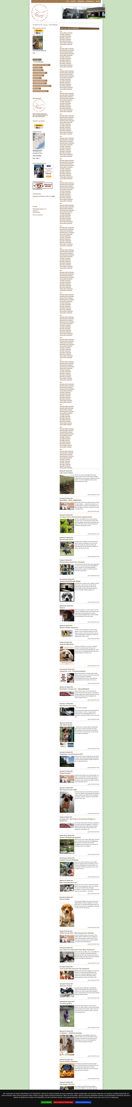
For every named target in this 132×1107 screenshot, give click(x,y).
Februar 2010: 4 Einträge (66, 400)
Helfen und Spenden (39, 72)
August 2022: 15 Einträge (66, 122)
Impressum (81, 1)
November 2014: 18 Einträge (67, 296)
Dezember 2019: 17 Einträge (67, 182)
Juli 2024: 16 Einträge (65, 79)
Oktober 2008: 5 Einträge (66, 432)
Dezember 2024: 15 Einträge (67, 71)
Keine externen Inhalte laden (63, 1102)
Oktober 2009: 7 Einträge (66, 409)
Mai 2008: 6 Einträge (65, 440)
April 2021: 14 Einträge (65, 151)
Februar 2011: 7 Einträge (66, 378)
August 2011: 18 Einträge (66, 368)
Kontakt (73, 1)
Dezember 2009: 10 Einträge (67, 406)
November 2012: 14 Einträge (67, 341)
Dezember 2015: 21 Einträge (67, 272)
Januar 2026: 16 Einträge (66, 44)
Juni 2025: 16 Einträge (65, 58)
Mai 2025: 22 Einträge (65, 60)
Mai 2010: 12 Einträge (65, 395)
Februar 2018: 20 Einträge (66, 221)
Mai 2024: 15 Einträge (65, 82)
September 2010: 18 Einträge (67, 389)
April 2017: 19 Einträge (65, 240)
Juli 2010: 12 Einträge (65, 392)
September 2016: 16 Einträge (67, 254)
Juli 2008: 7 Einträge (65, 437)
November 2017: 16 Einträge (67, 229)
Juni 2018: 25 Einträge (65, 215)
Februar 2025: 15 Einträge (66, 65)
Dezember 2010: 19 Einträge (67, 384)
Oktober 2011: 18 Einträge (66, 365)
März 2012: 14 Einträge (65, 354)
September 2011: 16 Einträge (67, 366)
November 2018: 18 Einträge (67, 206)
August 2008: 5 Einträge (66, 435)
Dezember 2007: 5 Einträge (66, 451)
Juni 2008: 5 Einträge (65, 438)
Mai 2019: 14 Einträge (65, 194)
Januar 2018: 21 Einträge (66, 223)
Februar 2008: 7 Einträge (66, 445)
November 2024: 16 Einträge (67, 72)
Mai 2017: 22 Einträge (65, 239)
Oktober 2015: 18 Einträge (66, 275)
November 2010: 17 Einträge (67, 385)
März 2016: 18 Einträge (65, 264)
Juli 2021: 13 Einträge (65, 146)
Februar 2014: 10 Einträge (66, 311)
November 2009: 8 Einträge (66, 408)
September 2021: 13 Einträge (67, 143)
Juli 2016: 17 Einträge (65, 258)
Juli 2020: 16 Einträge (65, 168)
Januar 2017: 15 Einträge (66, 245)
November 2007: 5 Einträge (66, 452)
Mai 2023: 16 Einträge (65, 104)
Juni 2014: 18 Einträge (65, 304)
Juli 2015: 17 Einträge (65, 280)
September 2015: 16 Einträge (67, 277)
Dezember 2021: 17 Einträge (67, 138)
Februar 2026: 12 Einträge (66, 42)
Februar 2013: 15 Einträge (66, 333)
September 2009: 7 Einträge (67, 411)
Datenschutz (90, 1)
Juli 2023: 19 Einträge (65, 101)
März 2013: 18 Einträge (65, 331)
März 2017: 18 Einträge (65, 242)
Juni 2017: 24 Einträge (65, 237)
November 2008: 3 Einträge (66, 430)
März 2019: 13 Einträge (65, 197)
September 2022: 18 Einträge (67, 120)
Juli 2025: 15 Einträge (65, 56)
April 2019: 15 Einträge (65, 196)
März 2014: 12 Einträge (65, 309)
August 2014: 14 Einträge (66, 301)
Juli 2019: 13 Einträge (65, 191)
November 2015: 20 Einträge (67, 273)
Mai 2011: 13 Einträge (65, 373)
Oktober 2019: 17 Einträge (66, 186)
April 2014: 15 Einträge (65, 307)
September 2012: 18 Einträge (67, 344)
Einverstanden (46, 1102)
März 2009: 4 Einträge (65, 421)
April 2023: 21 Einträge (65, 106)
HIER (53, 196)
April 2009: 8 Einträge (65, 419)
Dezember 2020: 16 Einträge (67, 160)
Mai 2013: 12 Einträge (65, 328)
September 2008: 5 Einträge (67, 433)
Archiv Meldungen (38, 61)
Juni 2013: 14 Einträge (65, 326)
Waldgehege (37, 67)
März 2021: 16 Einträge (65, 152)
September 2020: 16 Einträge (67, 165)
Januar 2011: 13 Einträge (66, 379)
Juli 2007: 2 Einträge (65, 459)
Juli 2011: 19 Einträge (65, 370)
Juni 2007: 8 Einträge (65, 461)
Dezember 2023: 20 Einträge (67, 93)
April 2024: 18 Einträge (65, 84)
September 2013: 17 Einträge (67, 321)
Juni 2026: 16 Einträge (65, 36)
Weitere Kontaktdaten (38, 214)
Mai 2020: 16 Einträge (65, 172)
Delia (34, 52)
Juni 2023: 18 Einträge (65, 103)
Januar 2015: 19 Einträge (66, 290)
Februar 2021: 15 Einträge (66, 154)
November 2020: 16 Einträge (67, 162)
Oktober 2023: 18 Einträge (66, 96)
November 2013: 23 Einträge (67, 318)
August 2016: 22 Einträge (66, 256)
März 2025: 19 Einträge (65, 63)
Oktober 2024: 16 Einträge (66, 74)
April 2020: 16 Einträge (65, 173)
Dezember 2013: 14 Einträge (67, 317)
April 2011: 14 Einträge (65, 374)
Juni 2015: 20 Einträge (65, 282)
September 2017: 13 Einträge (67, 232)
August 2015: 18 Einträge (66, 278)
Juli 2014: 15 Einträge (65, 302)
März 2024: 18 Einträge (65, 85)
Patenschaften (37, 75)
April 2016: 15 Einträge (65, 263)
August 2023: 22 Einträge (66, 99)
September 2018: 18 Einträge (67, 210)
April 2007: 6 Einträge (65, 464)
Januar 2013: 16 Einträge (66, 335)
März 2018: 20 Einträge (65, 220)
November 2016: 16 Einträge (67, 251)
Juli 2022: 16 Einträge (65, 124)
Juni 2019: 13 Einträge (65, 192)
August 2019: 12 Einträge (66, 189)
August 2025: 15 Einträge (66, 55)
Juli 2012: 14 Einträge (65, 347)
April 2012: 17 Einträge (65, 352)
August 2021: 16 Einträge (66, 144)
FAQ (67, 1)
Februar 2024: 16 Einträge (66, 87)
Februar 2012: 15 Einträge (66, 355)
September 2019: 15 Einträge (67, 187)
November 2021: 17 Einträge (67, 139)
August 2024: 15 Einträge (66, 77)
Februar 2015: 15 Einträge (66, 288)
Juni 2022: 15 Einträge (65, 125)
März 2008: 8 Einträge (65, 443)
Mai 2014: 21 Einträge (65, 306)
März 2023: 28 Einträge (65, 108)
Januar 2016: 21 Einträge (66, 268)
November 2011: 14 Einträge (67, 363)
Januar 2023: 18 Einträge (66, 111)
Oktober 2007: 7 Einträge (66, 454)
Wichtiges (36, 88)
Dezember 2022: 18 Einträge (67, 115)
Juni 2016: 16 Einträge (65, 259)
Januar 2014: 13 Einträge (66, 312)
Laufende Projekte (39, 83)
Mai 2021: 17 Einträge (65, 149)
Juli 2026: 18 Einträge (65, 34)
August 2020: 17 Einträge (66, 167)
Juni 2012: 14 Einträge (65, 349)
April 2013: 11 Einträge (65, 330)
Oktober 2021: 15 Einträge (66, 141)
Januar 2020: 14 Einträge (66, 178)
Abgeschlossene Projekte (41, 85)
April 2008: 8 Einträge (65, 442)
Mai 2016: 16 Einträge (65, 261)
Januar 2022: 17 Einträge (66, 133)
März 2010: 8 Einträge (65, 398)
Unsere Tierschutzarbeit (40, 65)
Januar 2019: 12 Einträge (66, 200)
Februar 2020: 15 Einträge (66, 176)
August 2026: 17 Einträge (66, 32)
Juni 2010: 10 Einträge (65, 394)
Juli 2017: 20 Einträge (65, 235)
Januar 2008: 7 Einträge (66, 446)
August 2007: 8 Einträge (66, 457)
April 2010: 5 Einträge (65, 397)
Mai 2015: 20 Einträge (65, 283)
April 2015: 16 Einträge (65, 285)
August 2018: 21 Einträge (66, 211)
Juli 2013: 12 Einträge (65, 325)
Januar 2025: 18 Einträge (66, 66)
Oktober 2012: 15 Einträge (66, 342)
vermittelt (36, 78)
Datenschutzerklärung (83, 1102)
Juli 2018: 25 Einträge (65, 213)
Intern (98, 1)
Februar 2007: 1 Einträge (66, 467)
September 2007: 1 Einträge (67, 456)
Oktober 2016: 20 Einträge (66, 253)
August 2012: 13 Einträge (66, 346)
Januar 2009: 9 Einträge (66, 424)
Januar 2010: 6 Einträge (66, 402)
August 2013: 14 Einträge (66, 323)
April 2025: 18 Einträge (65, 61)
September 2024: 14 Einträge (67, 75)
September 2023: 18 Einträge (67, 98)
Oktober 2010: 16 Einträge (66, 387)
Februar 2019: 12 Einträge (66, 199)
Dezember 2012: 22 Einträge (67, 339)
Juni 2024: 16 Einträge (65, 80)
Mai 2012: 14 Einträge (65, 350)
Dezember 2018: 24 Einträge (67, 205)
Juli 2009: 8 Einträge (65, 414)
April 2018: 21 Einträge (65, 218)
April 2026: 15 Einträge (65, 39)
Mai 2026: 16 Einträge (65, 37)
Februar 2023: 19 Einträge (66, 109)
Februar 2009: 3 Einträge (66, 422)
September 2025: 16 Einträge (67, 53)
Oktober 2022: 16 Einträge (66, 119)
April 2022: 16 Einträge (65, 128)
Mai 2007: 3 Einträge (65, 462)
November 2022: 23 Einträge (67, 117)
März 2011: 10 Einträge (65, 376)
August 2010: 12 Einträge (66, 390)
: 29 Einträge (66, 230)
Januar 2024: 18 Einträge (66, 89)
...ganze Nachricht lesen (93, 494)
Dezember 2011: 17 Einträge (67, 361)
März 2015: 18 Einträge (65, 287)
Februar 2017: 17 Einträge (66, 244)
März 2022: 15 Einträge (65, 130)
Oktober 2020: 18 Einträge (66, 163)
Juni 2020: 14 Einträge (65, 170)
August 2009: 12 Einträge (66, 413)
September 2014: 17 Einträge (67, 299)
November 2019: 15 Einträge (67, 184)
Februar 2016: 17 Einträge (66, 266)
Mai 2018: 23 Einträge (65, 216)
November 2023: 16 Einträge (67, 95)
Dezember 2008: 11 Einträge (67, 428)
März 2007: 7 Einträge (65, 466)
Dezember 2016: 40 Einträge (67, 249)
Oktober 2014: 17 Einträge (66, 297)
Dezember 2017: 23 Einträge (67, 227)
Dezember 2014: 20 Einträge (67, 294)
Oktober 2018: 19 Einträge (66, 208)
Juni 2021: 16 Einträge (65, 148)
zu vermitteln (37, 70)
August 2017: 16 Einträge (66, 234)
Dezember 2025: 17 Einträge (67, 48)
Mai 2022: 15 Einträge (65, 127)
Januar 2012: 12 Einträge (66, 357)
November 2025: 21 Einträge (67, 50)
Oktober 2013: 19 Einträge (66, 320)
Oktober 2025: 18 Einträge (66, 51)
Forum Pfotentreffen (40, 91)
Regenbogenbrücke (39, 80)
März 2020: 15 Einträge (65, 175)
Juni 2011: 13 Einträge (65, 371)
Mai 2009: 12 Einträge (65, 418)
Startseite (45, 24)
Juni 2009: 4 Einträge (65, 416)
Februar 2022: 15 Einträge (66, 132)
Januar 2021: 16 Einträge (66, 156)
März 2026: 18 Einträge (65, 41)
